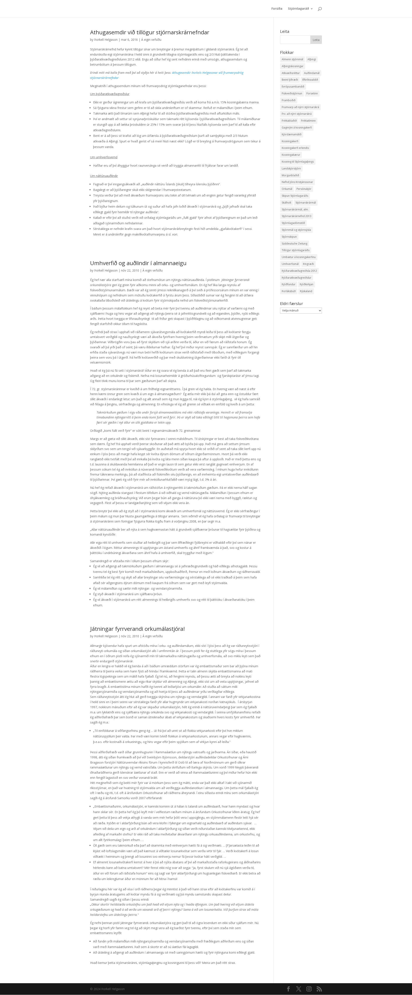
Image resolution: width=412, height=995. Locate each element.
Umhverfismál (290, 264)
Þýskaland (306, 291)
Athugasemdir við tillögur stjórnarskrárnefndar (149, 32)
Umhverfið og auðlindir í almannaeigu (138, 263)
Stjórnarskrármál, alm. (295, 209)
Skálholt (286, 202)
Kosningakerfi (290, 141)
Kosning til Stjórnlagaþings (298, 161)
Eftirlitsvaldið (310, 80)
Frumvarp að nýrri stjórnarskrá (300, 107)
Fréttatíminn (308, 120)
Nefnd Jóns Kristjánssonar (297, 182)
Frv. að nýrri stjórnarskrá (297, 114)
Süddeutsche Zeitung (294, 243)
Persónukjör (304, 189)
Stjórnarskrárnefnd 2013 (296, 216)
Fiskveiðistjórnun (292, 93)
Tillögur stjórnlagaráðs (295, 250)
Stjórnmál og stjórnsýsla (296, 230)
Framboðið (288, 100)
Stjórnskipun (289, 237)
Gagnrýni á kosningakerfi (297, 127)
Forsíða (276, 9)
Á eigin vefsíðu (151, 40)
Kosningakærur (291, 155)
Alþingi (311, 59)
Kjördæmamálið (291, 134)
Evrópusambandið (293, 86)
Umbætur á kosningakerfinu (299, 257)
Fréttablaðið (289, 120)
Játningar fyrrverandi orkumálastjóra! (137, 629)
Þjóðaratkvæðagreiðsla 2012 (299, 271)
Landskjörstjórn (291, 168)
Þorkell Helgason (106, 40)
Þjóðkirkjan (306, 284)
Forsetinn (312, 93)
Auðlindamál (312, 73)
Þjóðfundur (288, 284)
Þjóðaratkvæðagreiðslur (296, 277)
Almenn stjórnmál (292, 59)
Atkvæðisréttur (291, 73)
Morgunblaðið (290, 175)
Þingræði (308, 264)
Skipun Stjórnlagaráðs (295, 196)
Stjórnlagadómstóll (293, 223)
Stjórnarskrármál (305, 202)
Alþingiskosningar (292, 66)
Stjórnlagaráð (298, 9)
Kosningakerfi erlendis (295, 148)
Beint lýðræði (290, 80)
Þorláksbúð (289, 291)
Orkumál (287, 189)
